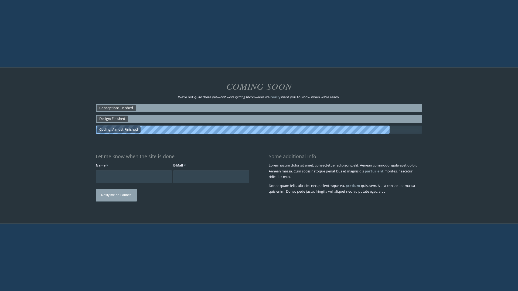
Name (102, 165)
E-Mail (179, 165)
